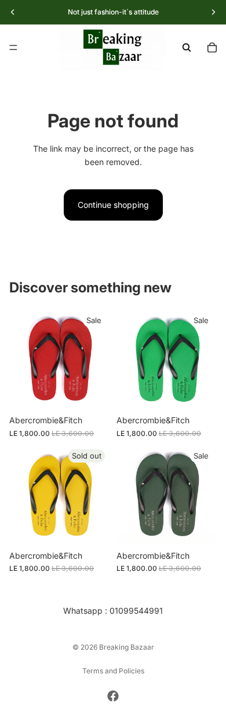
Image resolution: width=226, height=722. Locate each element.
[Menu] (13, 47)
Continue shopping (113, 205)
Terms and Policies (113, 670)
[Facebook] (113, 696)
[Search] (186, 47)
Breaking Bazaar (126, 647)
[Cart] (212, 47)
